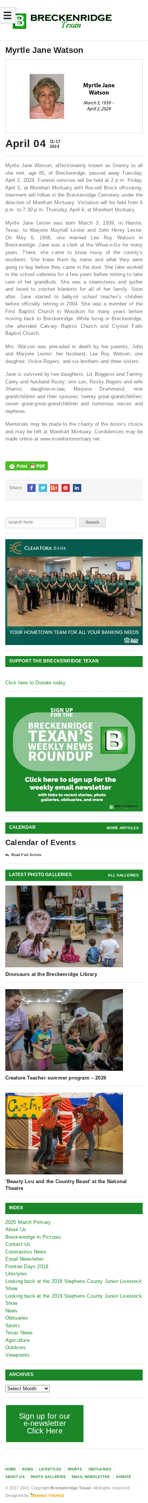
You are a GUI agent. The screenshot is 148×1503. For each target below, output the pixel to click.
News (11, 1311)
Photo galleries (48, 1477)
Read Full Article (26, 855)
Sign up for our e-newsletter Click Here (45, 1423)
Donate (123, 1477)
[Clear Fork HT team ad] (74, 592)
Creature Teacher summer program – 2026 (55, 1078)
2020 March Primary (28, 1222)
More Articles (123, 828)
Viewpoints (17, 1355)
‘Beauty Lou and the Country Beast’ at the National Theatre (66, 1185)
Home (10, 1469)
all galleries (123, 875)
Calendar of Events (40, 842)
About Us (16, 1229)
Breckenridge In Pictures (33, 1237)
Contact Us (18, 1244)
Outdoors (15, 1347)
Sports (12, 1325)
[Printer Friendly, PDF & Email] (26, 465)
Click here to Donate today (35, 683)
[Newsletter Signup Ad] (74, 754)
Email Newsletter (24, 1259)
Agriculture (17, 1340)
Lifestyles (16, 1274)
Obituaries (16, 1318)
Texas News (19, 1332)
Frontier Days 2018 (27, 1266)
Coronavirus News (25, 1252)
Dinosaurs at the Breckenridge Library (51, 974)
